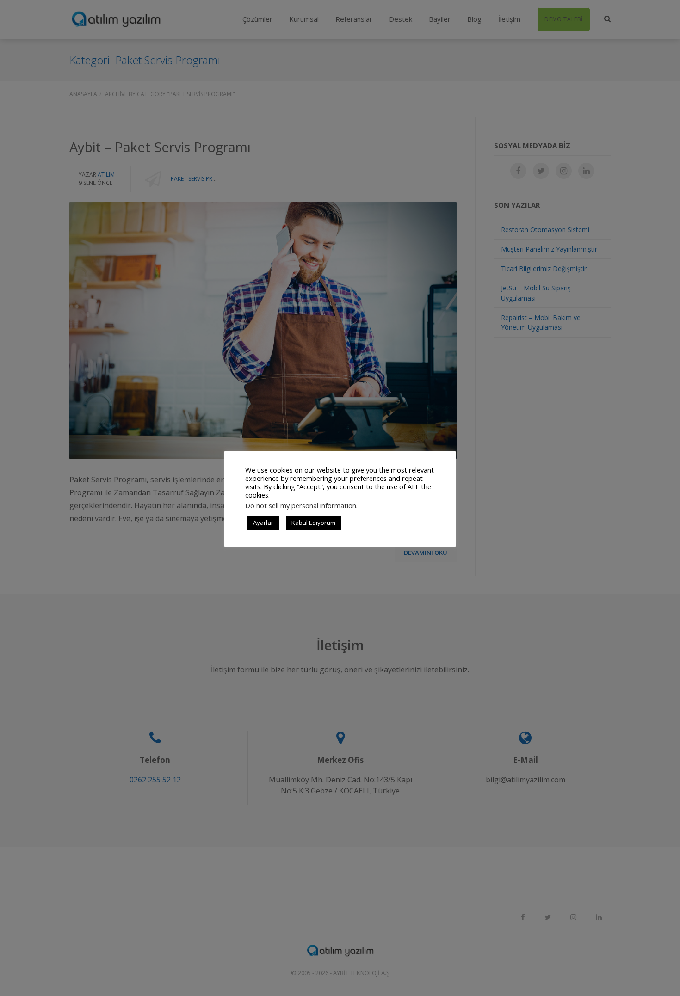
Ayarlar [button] (263, 522)
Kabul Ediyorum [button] (313, 522)
